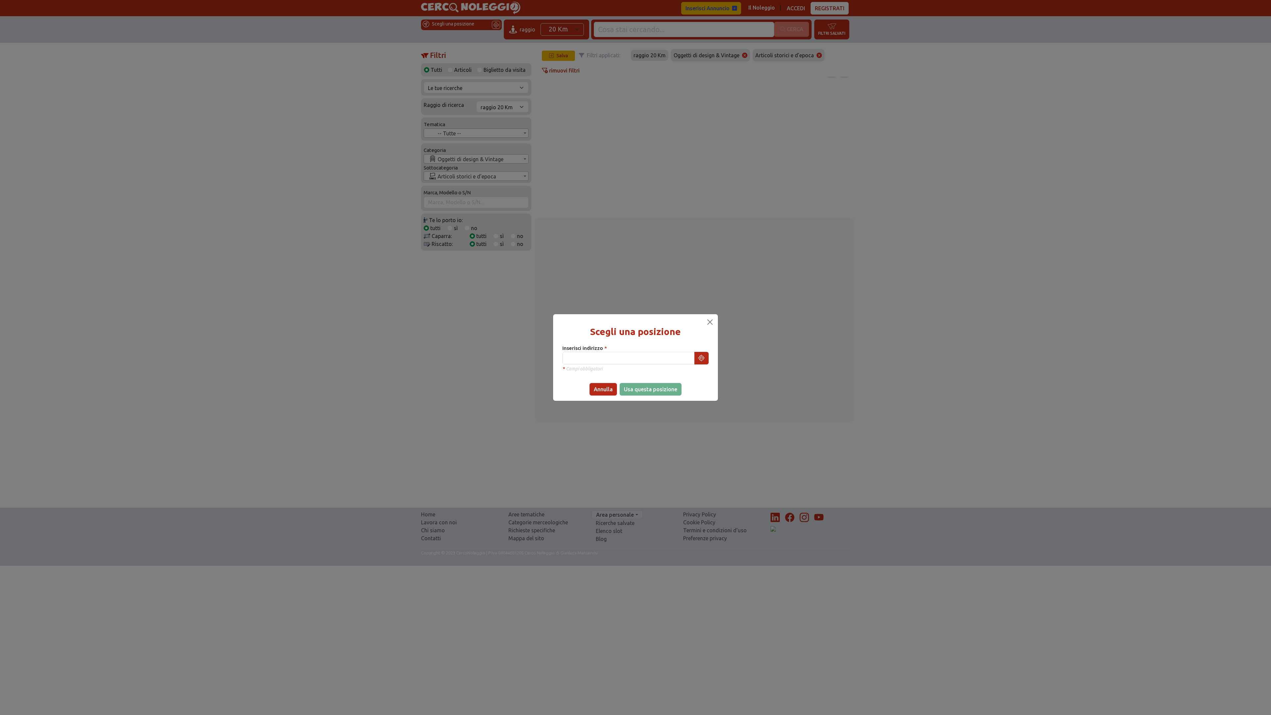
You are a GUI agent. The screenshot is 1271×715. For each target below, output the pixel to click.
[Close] (710, 322)
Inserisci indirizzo (583, 348)
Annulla (603, 389)
